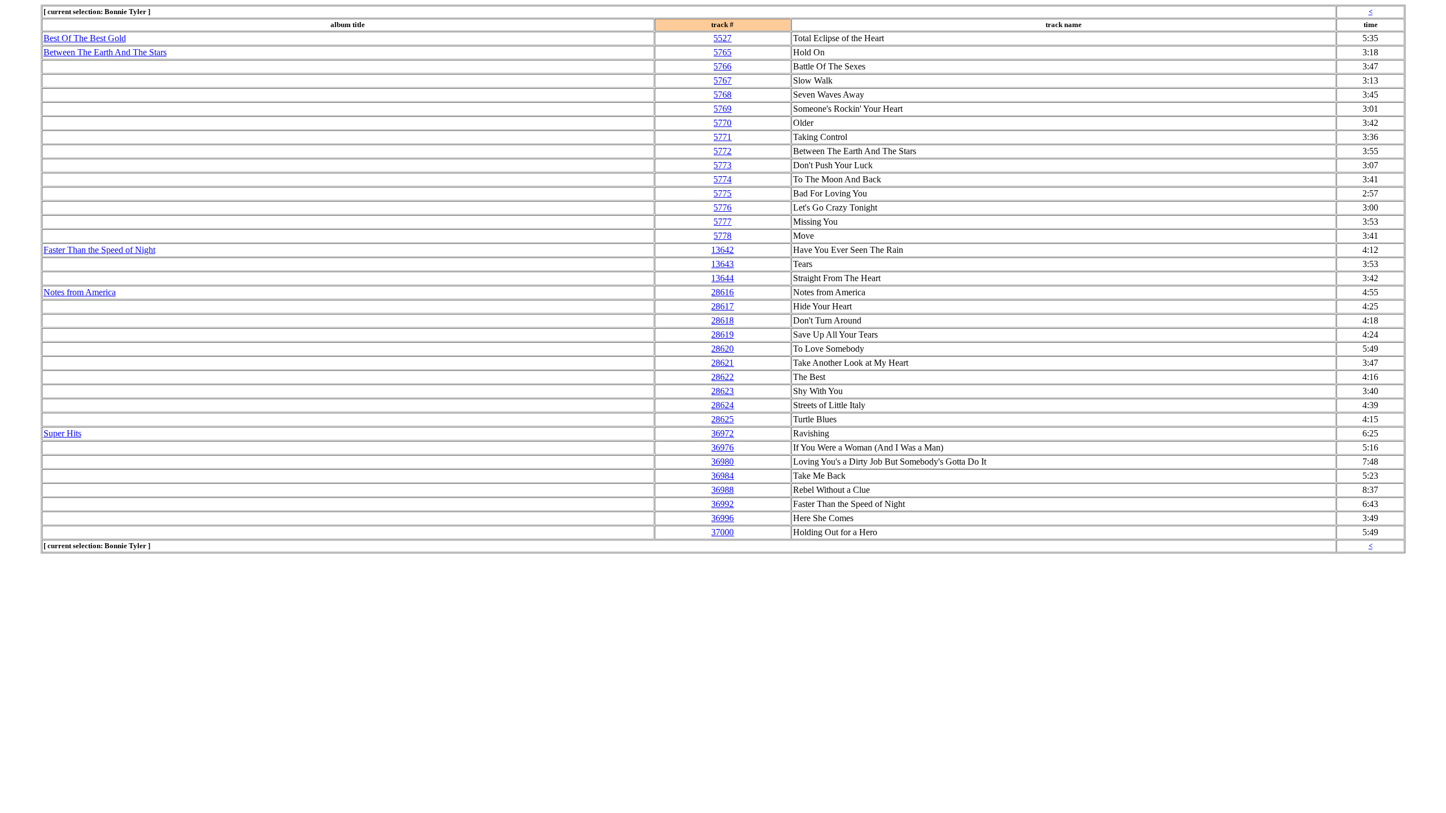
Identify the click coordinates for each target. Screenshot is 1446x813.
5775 (722, 193)
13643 (722, 264)
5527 (722, 38)
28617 (722, 306)
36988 (722, 490)
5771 (722, 137)
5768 (722, 94)
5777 (722, 221)
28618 (722, 320)
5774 (722, 179)
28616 (722, 292)
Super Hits (62, 433)
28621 (722, 363)
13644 (722, 278)
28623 (722, 391)
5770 (722, 123)
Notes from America (79, 292)
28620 (722, 348)
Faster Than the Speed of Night (99, 250)
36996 (722, 518)
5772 (722, 151)
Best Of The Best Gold (84, 38)
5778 (722, 236)
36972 (722, 433)
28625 (722, 419)
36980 (722, 461)
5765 (722, 52)
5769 (722, 108)
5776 (722, 207)
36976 (722, 447)
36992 (722, 504)
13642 (722, 250)
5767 (722, 80)
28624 (722, 405)
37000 (722, 532)
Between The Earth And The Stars (105, 52)
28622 (722, 377)
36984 (722, 475)
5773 (722, 165)
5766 (722, 66)
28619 (722, 334)
